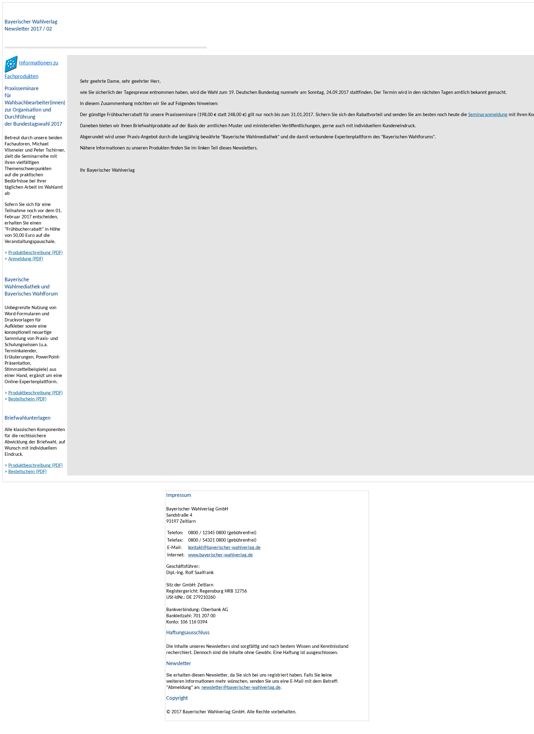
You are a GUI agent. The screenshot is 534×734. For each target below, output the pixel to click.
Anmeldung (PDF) (25, 259)
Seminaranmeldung (487, 114)
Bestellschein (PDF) (27, 399)
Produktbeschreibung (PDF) (35, 252)
